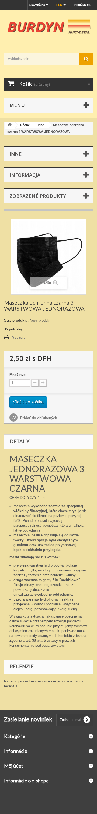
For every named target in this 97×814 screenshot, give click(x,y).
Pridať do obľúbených (38, 418)
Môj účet (13, 766)
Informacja (24, 175)
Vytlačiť (18, 337)
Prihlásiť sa (82, 4)
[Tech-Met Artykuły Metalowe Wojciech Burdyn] (48, 26)
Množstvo (17, 375)
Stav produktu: (16, 320)
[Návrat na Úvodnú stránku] (10, 125)
